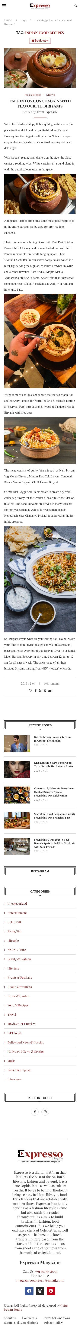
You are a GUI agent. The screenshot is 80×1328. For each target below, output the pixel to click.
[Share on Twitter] (40, 691)
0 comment (51, 683)
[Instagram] (45, 1112)
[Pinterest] (51, 1291)
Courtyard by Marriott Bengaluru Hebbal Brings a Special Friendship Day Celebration (54, 792)
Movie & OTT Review (21, 1024)
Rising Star (14, 931)
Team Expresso (47, 112)
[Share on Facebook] (35, 691)
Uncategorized (17, 903)
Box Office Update (19, 1070)
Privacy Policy (53, 1323)
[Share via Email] (49, 691)
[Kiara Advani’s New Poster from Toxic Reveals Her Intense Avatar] (17, 769)
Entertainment (17, 913)
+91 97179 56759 (46, 1271)
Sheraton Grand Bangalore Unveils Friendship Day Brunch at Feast (54, 815)
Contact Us (29, 1318)
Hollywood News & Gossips (25, 1051)
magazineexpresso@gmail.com (40, 1280)
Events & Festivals (19, 977)
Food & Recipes (17, 1005)
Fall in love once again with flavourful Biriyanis (40, 103)
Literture (13, 968)
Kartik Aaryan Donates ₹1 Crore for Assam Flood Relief (53, 738)
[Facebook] (35, 1112)
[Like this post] (30, 691)
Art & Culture (16, 950)
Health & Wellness (19, 987)
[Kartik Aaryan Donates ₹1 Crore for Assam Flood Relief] (17, 743)
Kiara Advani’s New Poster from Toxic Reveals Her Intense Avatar (53, 764)
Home (8, 20)
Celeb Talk (14, 922)
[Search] (76, 6)
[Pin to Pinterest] (45, 691)
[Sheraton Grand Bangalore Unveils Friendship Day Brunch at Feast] (17, 820)
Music (11, 1061)
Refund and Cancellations (21, 1323)
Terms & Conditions (56, 1318)
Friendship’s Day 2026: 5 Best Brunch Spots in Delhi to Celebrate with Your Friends (54, 843)
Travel (11, 1015)
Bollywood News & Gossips (25, 1042)
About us (10, 1318)
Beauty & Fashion (19, 959)
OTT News (14, 1033)
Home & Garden (18, 996)
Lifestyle (13, 941)
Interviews (14, 1079)
